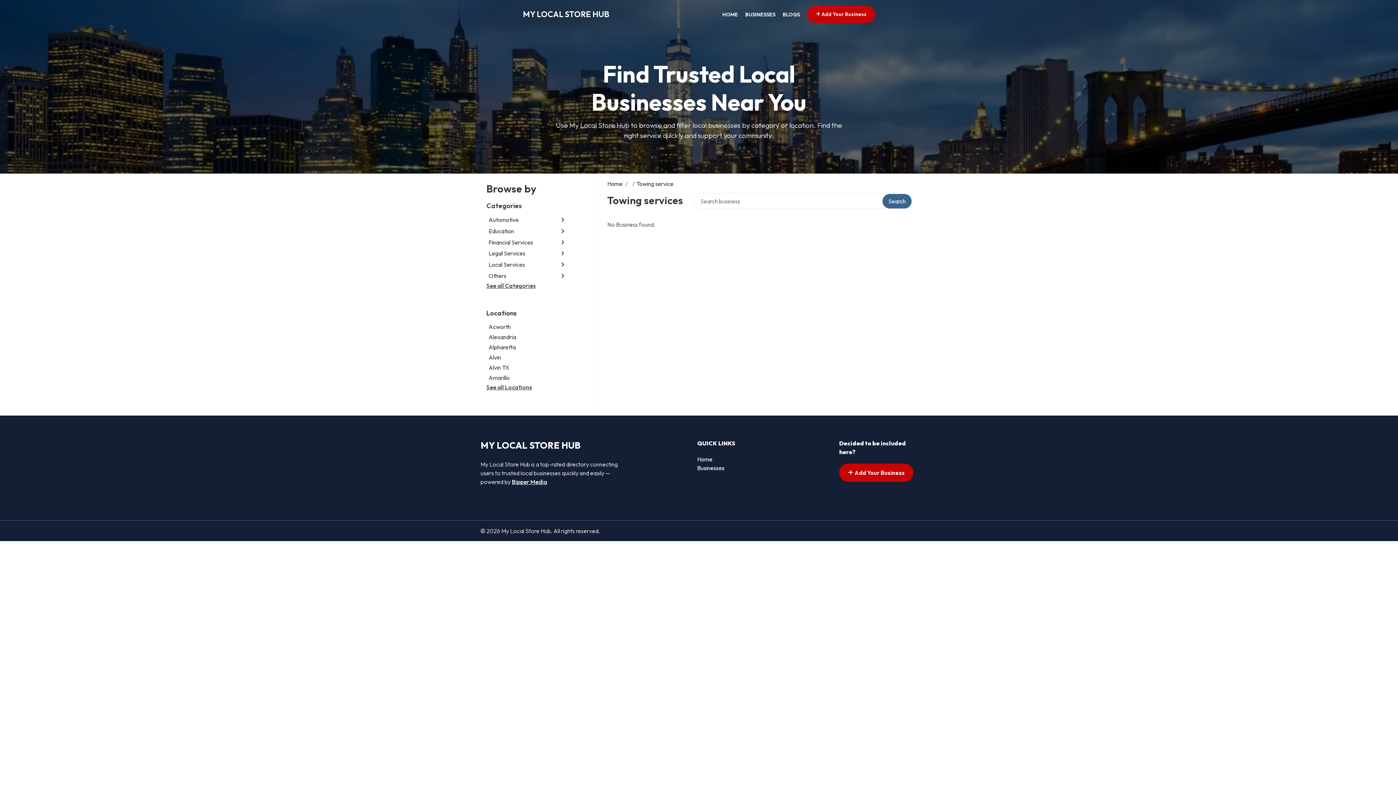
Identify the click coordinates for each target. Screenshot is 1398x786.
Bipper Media (529, 481)
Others (497, 275)
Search (897, 201)
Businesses (760, 14)
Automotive (504, 219)
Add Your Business (843, 14)
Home (730, 14)
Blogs (791, 14)
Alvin (495, 357)
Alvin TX (499, 367)
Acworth (500, 326)
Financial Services (511, 242)
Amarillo (499, 377)
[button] (563, 220)
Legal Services (507, 253)
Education (501, 231)
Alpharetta (502, 347)
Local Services (507, 264)
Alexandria (502, 337)
